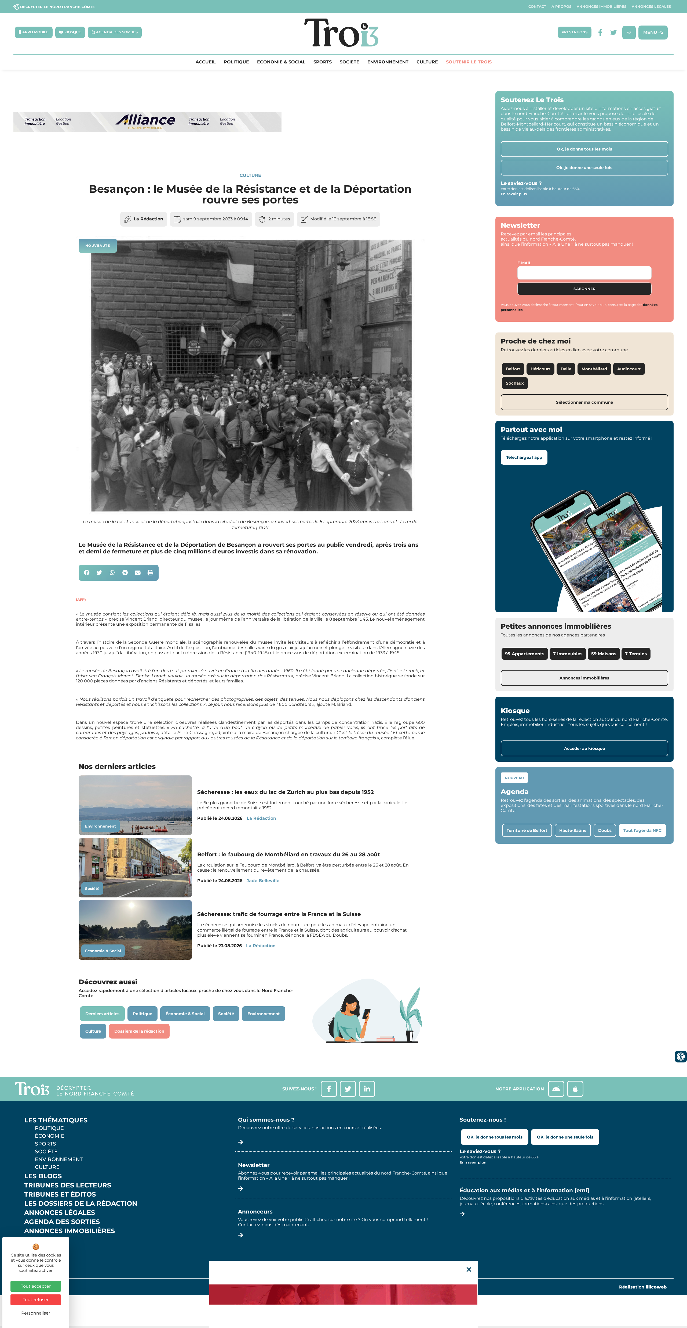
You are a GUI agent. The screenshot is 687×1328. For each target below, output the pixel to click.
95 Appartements (525, 653)
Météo (36, 1249)
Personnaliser (35, 1313)
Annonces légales (651, 6)
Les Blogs (43, 1176)
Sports (322, 62)
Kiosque (39, 1240)
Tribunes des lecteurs (67, 1185)
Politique (236, 62)
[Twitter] (613, 32)
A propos (561, 6)
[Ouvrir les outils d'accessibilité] (681, 1056)
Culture (427, 62)
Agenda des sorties (62, 1222)
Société (349, 62)
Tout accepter (36, 1286)
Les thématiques (55, 1120)
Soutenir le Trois (469, 62)
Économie (49, 1136)
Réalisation (643, 1287)
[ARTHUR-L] (343, 1294)
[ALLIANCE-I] (147, 154)
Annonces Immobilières (601, 6)
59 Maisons (603, 653)
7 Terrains (636, 653)
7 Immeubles (568, 653)
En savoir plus (514, 194)
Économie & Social (281, 62)
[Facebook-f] (600, 32)
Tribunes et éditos (60, 1194)
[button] (86, 572)
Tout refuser (36, 1299)
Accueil (206, 62)
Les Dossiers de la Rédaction (80, 1203)
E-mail (524, 262)
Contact (537, 6)
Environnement (387, 62)
